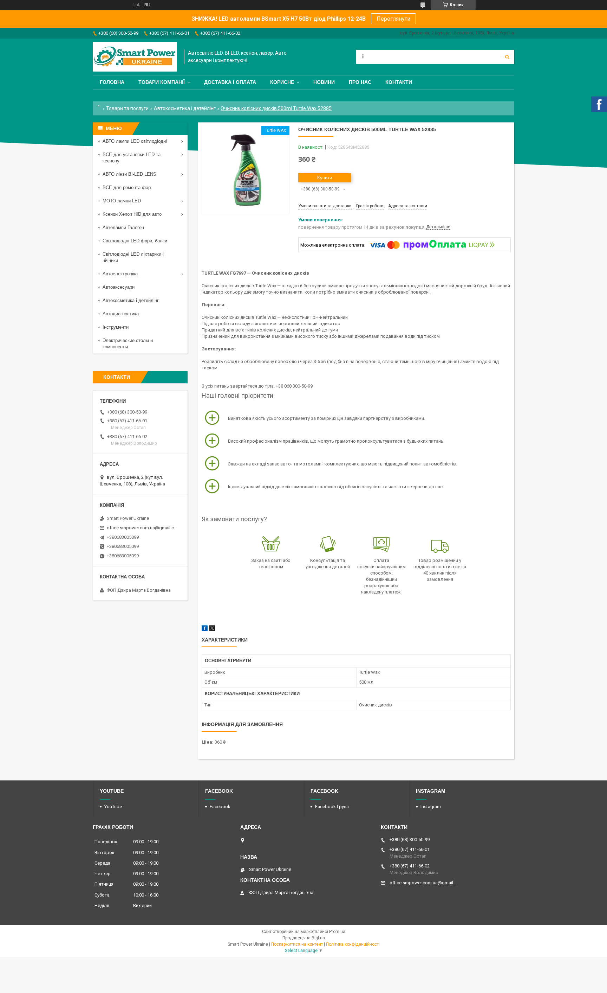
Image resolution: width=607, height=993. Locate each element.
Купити (324, 177)
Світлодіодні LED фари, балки (135, 240)
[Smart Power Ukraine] (135, 57)
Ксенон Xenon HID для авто (132, 214)
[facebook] (205, 629)
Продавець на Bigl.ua (303, 937)
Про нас (360, 82)
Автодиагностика (121, 313)
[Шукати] (507, 57)
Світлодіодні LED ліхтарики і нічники (133, 257)
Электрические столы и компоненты (128, 343)
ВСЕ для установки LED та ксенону (132, 157)
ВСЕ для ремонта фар (127, 187)
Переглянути (393, 18)
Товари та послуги (127, 108)
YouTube (113, 806)
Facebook (220, 806)
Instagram (430, 806)
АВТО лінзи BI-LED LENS (129, 174)
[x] (212, 629)
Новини (324, 82)
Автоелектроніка (120, 273)
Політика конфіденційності (353, 944)
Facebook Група (332, 806)
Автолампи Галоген (123, 227)
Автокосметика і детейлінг (185, 108)
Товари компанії (161, 82)
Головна (112, 82)
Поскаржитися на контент (297, 944)
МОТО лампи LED (122, 200)
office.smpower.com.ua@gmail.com (143, 527)
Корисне (282, 82)
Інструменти (116, 327)
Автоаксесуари (119, 287)
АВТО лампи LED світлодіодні (135, 141)
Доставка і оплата (230, 82)
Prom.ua (337, 931)
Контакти (398, 82)
